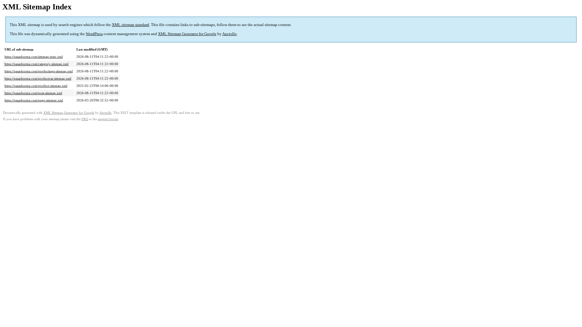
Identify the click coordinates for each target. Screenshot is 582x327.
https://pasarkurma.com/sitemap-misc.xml (34, 56)
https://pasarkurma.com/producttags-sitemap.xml (39, 71)
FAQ (85, 119)
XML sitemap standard (130, 24)
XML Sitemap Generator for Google (187, 33)
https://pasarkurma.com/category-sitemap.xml (37, 64)
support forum (108, 119)
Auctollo (229, 33)
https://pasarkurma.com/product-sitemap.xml (36, 86)
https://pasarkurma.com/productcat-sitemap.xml (38, 78)
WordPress (94, 33)
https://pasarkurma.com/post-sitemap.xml (33, 93)
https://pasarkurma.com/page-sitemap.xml (34, 100)
